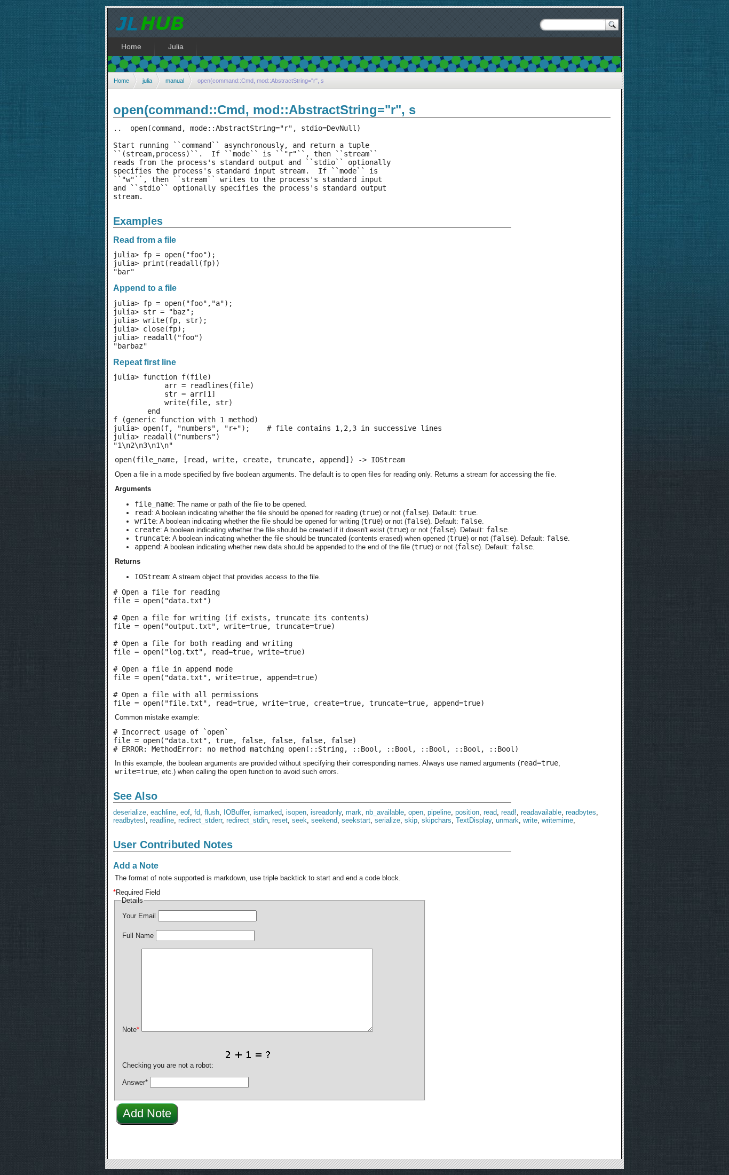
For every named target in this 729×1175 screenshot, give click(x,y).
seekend (324, 820)
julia (147, 80)
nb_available (385, 812)
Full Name (138, 936)
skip (411, 820)
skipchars (436, 820)
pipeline (439, 812)
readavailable (541, 812)
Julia (176, 46)
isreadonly (326, 812)
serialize (387, 820)
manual (174, 80)
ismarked (267, 812)
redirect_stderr (200, 820)
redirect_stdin (247, 820)
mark (353, 812)
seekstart (356, 820)
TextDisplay (474, 820)
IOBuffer (236, 812)
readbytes (581, 812)
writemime (557, 820)
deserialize (129, 812)
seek (299, 820)
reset (280, 820)
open (415, 812)
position (467, 812)
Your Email (139, 916)
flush (211, 812)
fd (197, 812)
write (530, 820)
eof (185, 812)
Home (121, 80)
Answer (135, 1082)
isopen (296, 812)
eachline (163, 812)
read (490, 812)
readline (162, 820)
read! (509, 812)
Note (130, 1030)
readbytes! (129, 820)
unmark (507, 820)
